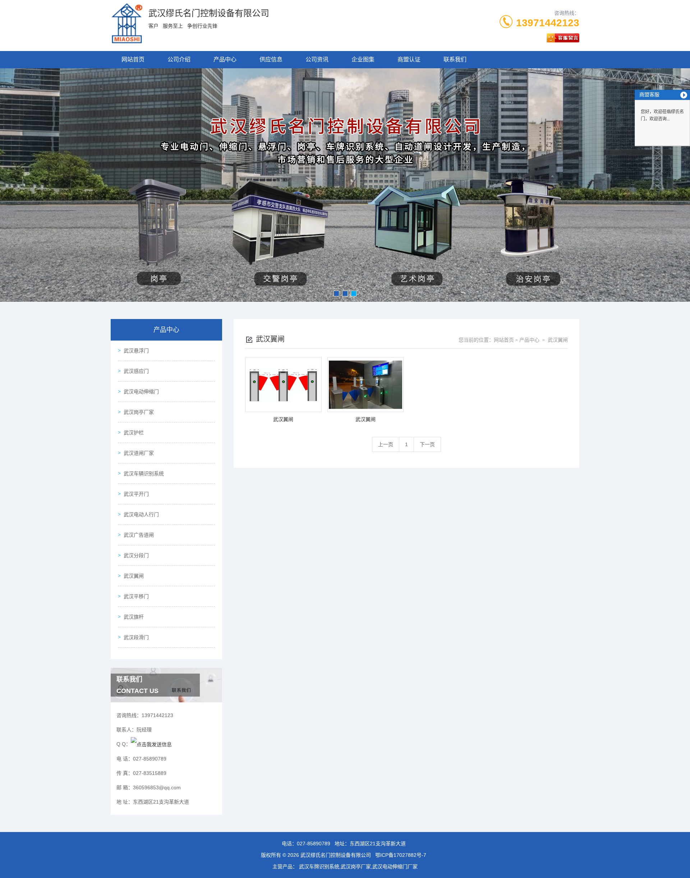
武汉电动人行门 (141, 514)
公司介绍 (178, 59)
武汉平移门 (136, 596)
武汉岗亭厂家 (139, 412)
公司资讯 (316, 59)
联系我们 (454, 59)
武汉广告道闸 (139, 535)
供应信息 (270, 59)
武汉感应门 (136, 371)
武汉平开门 (136, 494)
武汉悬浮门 (136, 350)
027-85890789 (313, 843)
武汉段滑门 (136, 637)
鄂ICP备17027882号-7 (400, 855)
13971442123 (547, 22)
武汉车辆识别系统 (144, 473)
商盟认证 (408, 59)
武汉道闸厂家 (139, 453)
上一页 (385, 444)
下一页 (427, 444)
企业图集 (362, 59)
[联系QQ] (151, 744)
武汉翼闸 (134, 576)
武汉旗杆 (134, 617)
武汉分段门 (136, 555)
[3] (345, 185)
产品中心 (224, 59)
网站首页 (132, 59)
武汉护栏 (134, 432)
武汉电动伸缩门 (141, 391)
